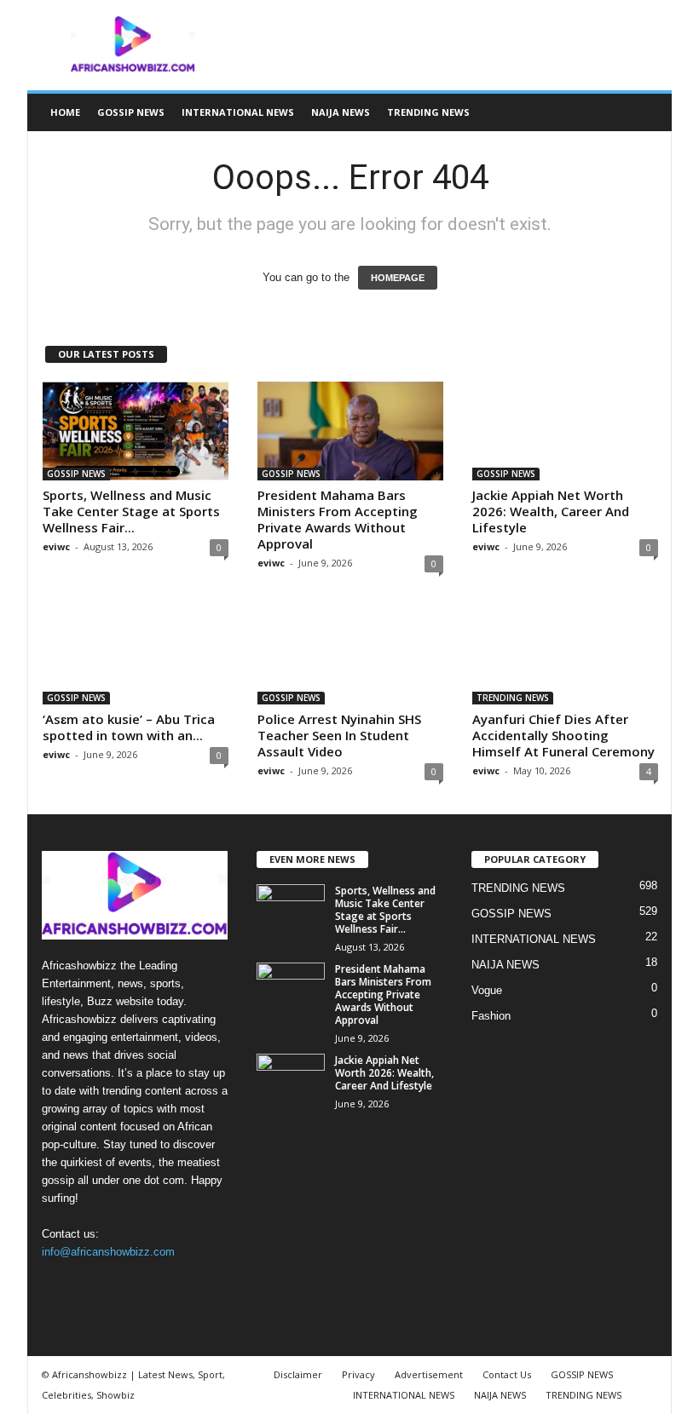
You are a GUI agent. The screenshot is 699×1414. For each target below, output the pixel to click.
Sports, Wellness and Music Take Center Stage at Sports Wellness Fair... (131, 511)
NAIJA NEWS (340, 112)
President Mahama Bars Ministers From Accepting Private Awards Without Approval (337, 519)
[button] (646, 112)
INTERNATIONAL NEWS (238, 112)
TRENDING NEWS (428, 112)
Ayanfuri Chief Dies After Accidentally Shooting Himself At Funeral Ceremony (563, 735)
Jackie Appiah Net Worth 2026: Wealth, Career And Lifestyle (550, 511)
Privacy (358, 1374)
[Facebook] (59, 1285)
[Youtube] (162, 1285)
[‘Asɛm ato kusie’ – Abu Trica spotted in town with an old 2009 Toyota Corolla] (135, 655)
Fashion (491, 1015)
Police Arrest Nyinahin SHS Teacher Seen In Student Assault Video (339, 735)
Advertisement (429, 1374)
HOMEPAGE (398, 278)
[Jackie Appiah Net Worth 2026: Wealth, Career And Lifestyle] (565, 431)
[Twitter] (129, 1285)
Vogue (486, 990)
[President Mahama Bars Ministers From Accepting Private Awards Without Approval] (350, 431)
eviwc (56, 546)
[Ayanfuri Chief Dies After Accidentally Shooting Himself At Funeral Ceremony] (565, 655)
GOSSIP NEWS (131, 112)
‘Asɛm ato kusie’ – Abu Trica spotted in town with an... (129, 727)
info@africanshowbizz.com (108, 1251)
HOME (65, 112)
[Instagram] (94, 1285)
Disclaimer (298, 1374)
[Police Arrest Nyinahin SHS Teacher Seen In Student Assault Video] (350, 655)
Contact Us (506, 1374)
